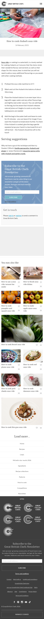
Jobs (15, 591)
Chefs (22, 455)
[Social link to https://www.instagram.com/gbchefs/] (22, 602)
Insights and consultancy (30, 579)
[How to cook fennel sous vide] (22, 328)
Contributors (23, 591)
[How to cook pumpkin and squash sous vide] (11, 297)
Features (22, 477)
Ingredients (22, 466)
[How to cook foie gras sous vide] (22, 411)
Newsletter (22, 494)
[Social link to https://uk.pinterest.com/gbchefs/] (18, 602)
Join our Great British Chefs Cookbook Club (19, 587)
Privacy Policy (33, 591)
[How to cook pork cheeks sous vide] (11, 380)
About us (10, 591)
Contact (9, 579)
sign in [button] (11, 216)
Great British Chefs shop (22, 583)
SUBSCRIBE (13, 197)
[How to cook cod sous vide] (33, 355)
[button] (40, 3)
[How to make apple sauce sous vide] (33, 297)
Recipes (22, 449)
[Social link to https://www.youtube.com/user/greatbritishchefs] (26, 602)
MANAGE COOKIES (22, 614)
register (19, 216)
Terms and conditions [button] (10, 201)
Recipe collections (22, 471)
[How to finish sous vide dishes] (33, 273)
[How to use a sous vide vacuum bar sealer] (11, 273)
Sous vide (5, 62)
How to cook (22, 482)
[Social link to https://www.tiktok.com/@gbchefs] (30, 602)
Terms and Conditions (22, 595)
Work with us (17, 579)
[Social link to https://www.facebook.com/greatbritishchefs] (14, 602)
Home (22, 443)
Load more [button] (21, 436)
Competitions (22, 488)
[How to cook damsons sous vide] (33, 380)
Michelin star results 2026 (22, 460)
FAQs (35, 587)
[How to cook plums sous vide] (11, 355)
